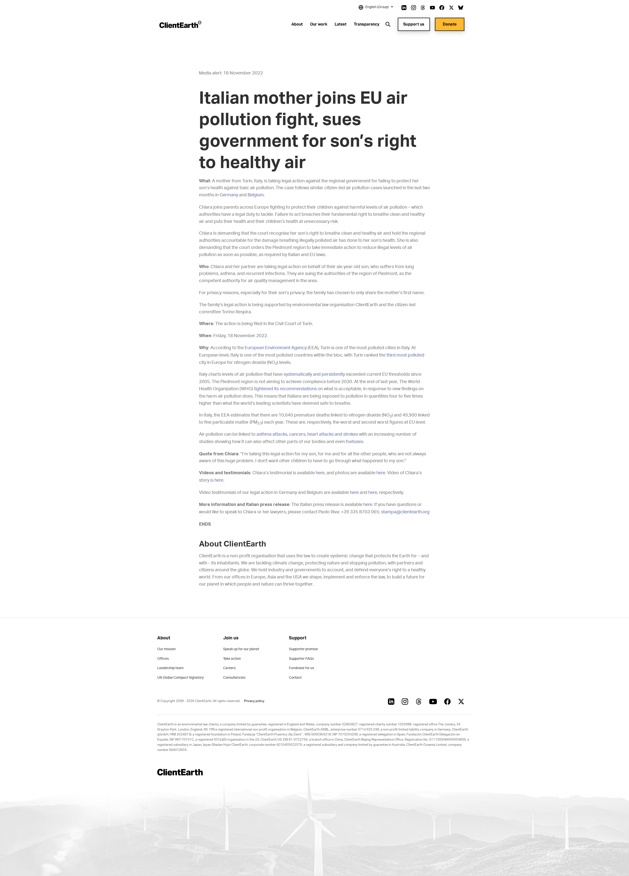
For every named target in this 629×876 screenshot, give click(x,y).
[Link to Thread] (422, 7)
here (320, 473)
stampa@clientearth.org (405, 512)
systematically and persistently (314, 374)
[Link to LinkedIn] (403, 7)
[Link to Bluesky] (460, 7)
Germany (229, 195)
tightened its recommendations (285, 389)
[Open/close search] (388, 24)
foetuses (354, 442)
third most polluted (405, 355)
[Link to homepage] (180, 24)
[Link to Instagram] (413, 7)
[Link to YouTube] (432, 7)
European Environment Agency (276, 348)
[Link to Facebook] (441, 7)
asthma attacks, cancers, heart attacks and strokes (307, 434)
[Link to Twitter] (451, 7)
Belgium (256, 195)
